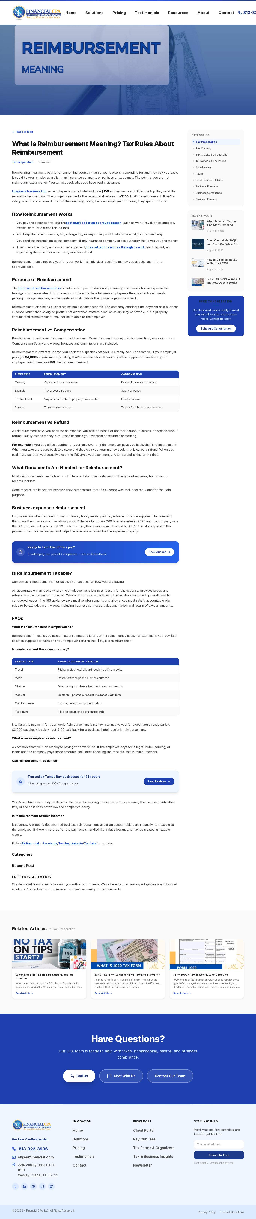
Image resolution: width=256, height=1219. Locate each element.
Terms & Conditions (232, 1212)
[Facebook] (15, 1186)
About (204, 12)
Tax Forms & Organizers (153, 1148)
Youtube (90, 843)
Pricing (119, 12)
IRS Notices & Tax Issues (211, 161)
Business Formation (207, 186)
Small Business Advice (209, 180)
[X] (51, 1186)
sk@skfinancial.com (36, 1157)
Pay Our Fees (144, 1139)
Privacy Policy (207, 1212)
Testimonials (147, 12)
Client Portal (143, 1130)
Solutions (94, 12)
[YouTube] (33, 1186)
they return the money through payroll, (115, 247)
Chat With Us (124, 1076)
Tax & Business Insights (153, 1156)
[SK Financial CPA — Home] (37, 12)
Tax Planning (204, 148)
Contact (226, 12)
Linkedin (76, 843)
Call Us (82, 1076)
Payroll (200, 173)
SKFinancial (30, 843)
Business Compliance (209, 192)
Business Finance (206, 199)
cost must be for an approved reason (93, 223)
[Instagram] (42, 1186)
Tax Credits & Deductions (211, 154)
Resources (178, 12)
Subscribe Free (219, 1155)
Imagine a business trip (29, 191)
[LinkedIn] (24, 1186)
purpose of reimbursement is (39, 288)
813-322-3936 (33, 1148)
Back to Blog (24, 131)
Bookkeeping (204, 167)
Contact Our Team (170, 1076)
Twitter (63, 843)
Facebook (50, 843)
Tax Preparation (22, 162)
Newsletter (142, 1165)
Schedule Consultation (216, 328)
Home (71, 12)
